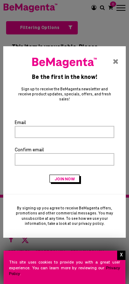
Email (20, 122)
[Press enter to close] (121, 255)
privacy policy (91, 224)
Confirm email (29, 149)
